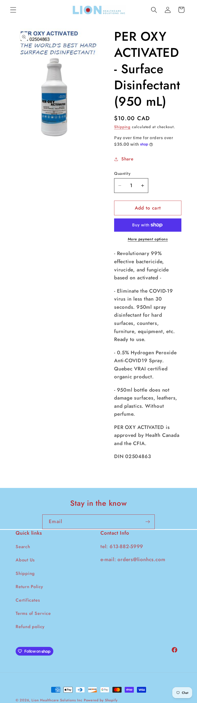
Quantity (122, 173)
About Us (25, 560)
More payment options (148, 239)
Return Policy (29, 587)
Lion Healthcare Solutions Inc (56, 700)
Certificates (28, 600)
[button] (13, 10)
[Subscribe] (147, 521)
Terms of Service (33, 613)
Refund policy (30, 627)
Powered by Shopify (101, 700)
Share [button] (127, 159)
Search (23, 547)
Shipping (122, 127)
